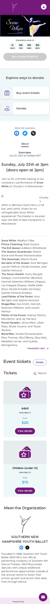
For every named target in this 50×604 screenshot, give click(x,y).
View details (25, 431)
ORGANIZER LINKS (36, 348)
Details (40, 362)
